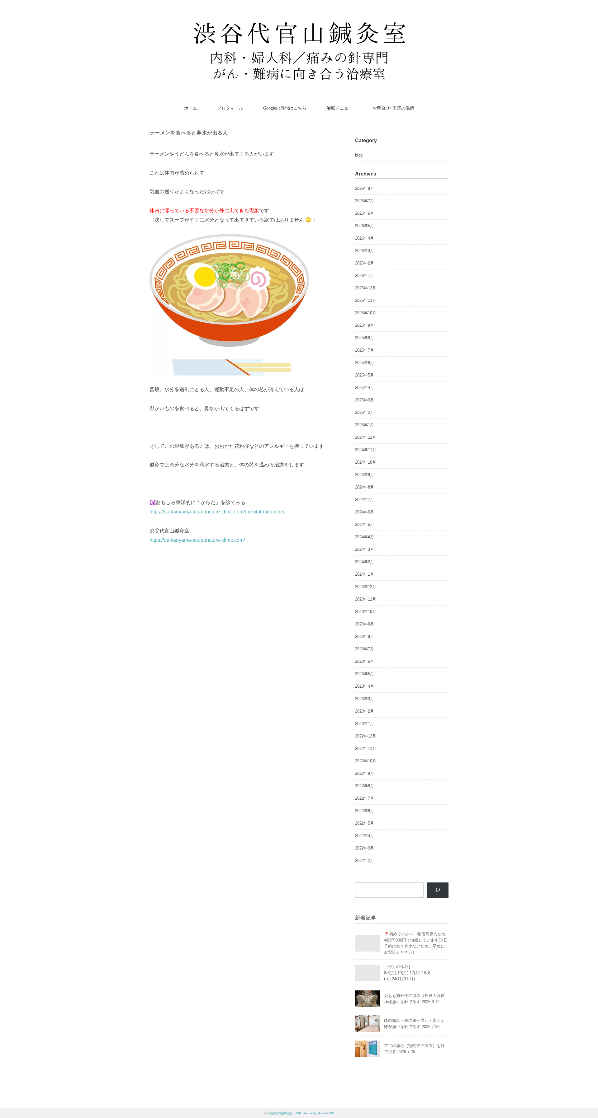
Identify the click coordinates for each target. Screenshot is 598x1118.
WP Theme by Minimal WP (315, 1113)
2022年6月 (364, 810)
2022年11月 (365, 748)
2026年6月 (364, 213)
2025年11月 (365, 300)
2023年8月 (364, 636)
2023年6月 (364, 661)
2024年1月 (364, 574)
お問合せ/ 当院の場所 (393, 108)
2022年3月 (364, 848)
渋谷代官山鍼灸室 (280, 1113)
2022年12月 (365, 736)
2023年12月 (365, 586)
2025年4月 (364, 387)
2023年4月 (364, 686)
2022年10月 (365, 761)
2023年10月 (365, 611)
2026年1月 (364, 275)
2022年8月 (364, 786)
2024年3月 (364, 549)
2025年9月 (364, 325)
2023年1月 (364, 723)
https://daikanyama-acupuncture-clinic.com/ (197, 540)
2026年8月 (364, 188)
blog (359, 155)
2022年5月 (364, 823)
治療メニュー (339, 108)
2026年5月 (364, 225)
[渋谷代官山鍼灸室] (299, 23)
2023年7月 (364, 649)
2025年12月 (365, 288)
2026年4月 (364, 238)
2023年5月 (364, 673)
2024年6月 (364, 512)
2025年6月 (364, 362)
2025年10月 (365, 313)
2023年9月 (364, 624)
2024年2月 (364, 561)
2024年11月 (365, 449)
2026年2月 (364, 263)
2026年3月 (364, 250)
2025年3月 (364, 400)
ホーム (190, 108)
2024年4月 (364, 537)
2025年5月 (364, 375)
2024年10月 (365, 462)
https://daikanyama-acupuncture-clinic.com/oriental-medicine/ (217, 511)
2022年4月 (364, 835)
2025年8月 (364, 337)
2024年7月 (364, 499)
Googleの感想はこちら (284, 108)
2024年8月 (364, 487)
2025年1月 (364, 425)
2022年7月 (364, 798)
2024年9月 (364, 474)
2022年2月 (364, 860)
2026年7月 (364, 201)
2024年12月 (365, 437)
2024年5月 (364, 524)
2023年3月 (364, 698)
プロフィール (230, 108)
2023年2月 (364, 711)
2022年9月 (364, 773)
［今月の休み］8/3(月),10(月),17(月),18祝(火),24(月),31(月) (407, 972)
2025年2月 (364, 412)
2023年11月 (365, 599)
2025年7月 (364, 350)
